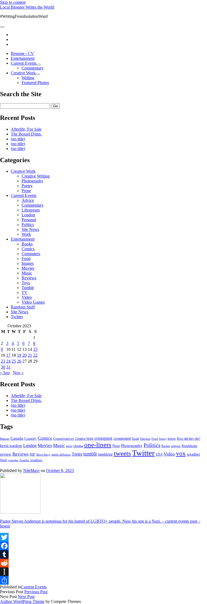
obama (78, 446)
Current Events (23, 63)
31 (8, 367)
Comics (28, 249)
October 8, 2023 (60, 470)
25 (14, 361)
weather (193, 454)
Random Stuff (23, 307)
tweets (122, 453)
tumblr (90, 454)
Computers (31, 253)
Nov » (18, 372)
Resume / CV (22, 53)
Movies (28, 268)
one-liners (97, 444)
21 (30, 355)
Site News (30, 229)
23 (3, 361)
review (5, 454)
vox (181, 453)
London (28, 215)
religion (176, 445)
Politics (28, 224)
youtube (13, 460)
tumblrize (105, 454)
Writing (28, 77)
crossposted (122, 438)
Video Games (33, 302)
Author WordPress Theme (22, 601)
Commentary (33, 68)
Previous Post (35, 591)
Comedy (30, 438)
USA (159, 454)
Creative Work (23, 73)
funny (163, 438)
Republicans (189, 446)
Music (27, 273)
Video (27, 297)
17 (8, 355)
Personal (29, 219)
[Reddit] (103, 563)
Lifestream (31, 210)
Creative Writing (36, 176)
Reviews (29, 278)
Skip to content (13, 2)
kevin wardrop (11, 445)
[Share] (103, 580)
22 (35, 355)
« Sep (5, 372)
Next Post (26, 596)
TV (24, 292)
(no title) (18, 139)
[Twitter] (103, 537)
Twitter (17, 316)
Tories (77, 454)
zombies (36, 460)
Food (26, 258)
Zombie (24, 460)
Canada (17, 438)
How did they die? (188, 438)
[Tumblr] (103, 554)
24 (8, 361)
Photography (32, 181)
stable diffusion (61, 454)
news (69, 445)
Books (27, 244)
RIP (32, 454)
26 (19, 361)
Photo (116, 446)
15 (35, 349)
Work (26, 234)
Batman (4, 438)
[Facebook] (103, 545)
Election (145, 438)
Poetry (27, 185)
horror (172, 438)
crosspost (103, 438)
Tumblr (28, 287)
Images (28, 263)
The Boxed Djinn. (26, 134)
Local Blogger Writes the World (27, 7)
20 (24, 355)
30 (3, 367)
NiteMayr (31, 470)
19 (19, 355)
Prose (26, 190)
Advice (28, 200)
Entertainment (22, 58)
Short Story (43, 454)
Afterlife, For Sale (26, 129)
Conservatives (63, 438)
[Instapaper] (103, 571)
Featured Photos (35, 82)
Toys (26, 282)
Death (135, 438)
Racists (165, 445)
